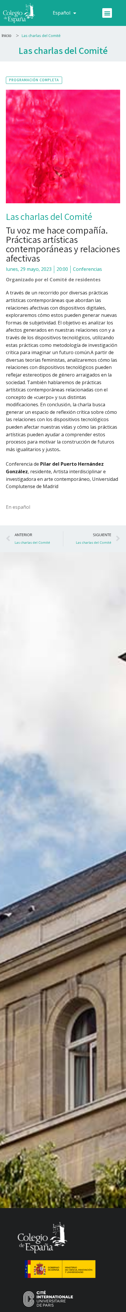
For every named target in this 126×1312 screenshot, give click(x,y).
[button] (107, 13)
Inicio (6, 35)
